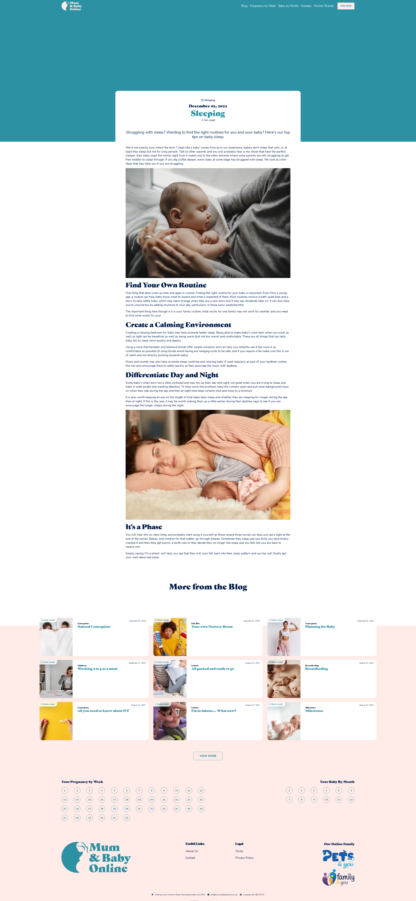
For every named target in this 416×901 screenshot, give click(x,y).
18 (126, 799)
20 (151, 799)
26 (77, 808)
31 (139, 808)
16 (102, 799)
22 (176, 799)
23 (189, 799)
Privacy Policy (244, 858)
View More (208, 756)
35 (189, 808)
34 (176, 808)
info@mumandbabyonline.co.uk (224, 895)
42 (126, 818)
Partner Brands (324, 6)
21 (164, 799)
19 (139, 799)
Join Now (346, 6)
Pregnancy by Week (263, 6)
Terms (239, 851)
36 (201, 808)
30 (126, 808)
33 (164, 808)
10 (176, 790)
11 (189, 790)
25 (64, 808)
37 (64, 818)
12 (201, 790)
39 (89, 818)
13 (64, 799)
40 (102, 818)
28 (102, 808)
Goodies (306, 6)
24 (201, 799)
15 (89, 799)
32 (151, 808)
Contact (190, 858)
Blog (244, 6)
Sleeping (209, 100)
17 (114, 799)
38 (77, 818)
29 (114, 808)
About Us (192, 851)
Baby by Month (288, 6)
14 (77, 799)
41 (114, 818)
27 (89, 808)
